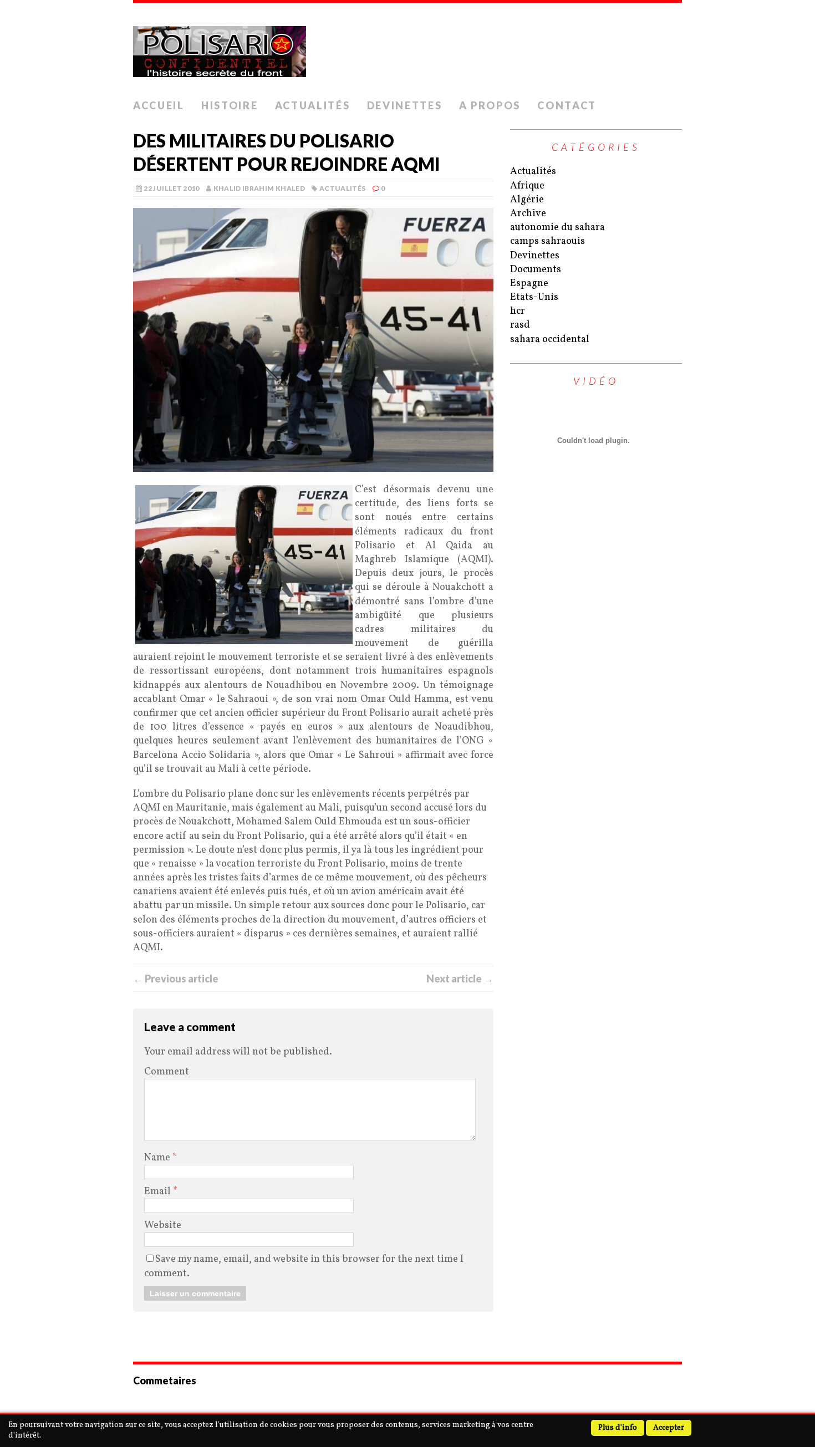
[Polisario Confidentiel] (407, 48)
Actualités (312, 105)
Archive (528, 214)
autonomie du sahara (557, 228)
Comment (166, 1072)
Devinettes (404, 105)
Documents (535, 270)
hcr (517, 311)
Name (158, 1158)
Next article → (459, 978)
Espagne (529, 284)
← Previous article (175, 978)
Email (158, 1192)
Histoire (229, 105)
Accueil (159, 105)
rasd (520, 325)
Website (162, 1225)
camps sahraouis (547, 241)
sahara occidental (549, 340)
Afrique (527, 186)
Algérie (527, 200)
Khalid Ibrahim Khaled (259, 188)
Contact (567, 105)
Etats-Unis (534, 297)
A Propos (490, 105)
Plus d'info (617, 1428)
